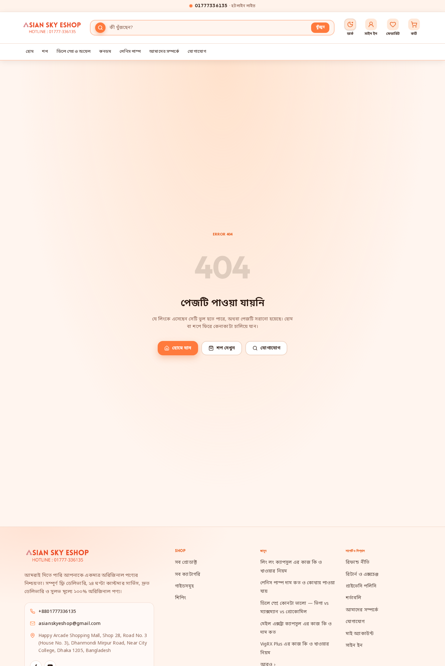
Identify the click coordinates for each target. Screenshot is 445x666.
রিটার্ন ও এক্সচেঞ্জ (362, 575)
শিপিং (180, 598)
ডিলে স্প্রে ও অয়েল (74, 51)
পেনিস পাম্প (130, 51)
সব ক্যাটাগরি (187, 575)
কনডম (105, 51)
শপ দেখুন (225, 348)
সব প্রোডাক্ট (186, 563)
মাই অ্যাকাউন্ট (360, 634)
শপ (45, 51)
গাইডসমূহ (184, 586)
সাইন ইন (354, 646)
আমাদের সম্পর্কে (164, 51)
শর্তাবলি (354, 598)
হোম (30, 51)
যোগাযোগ (197, 51)
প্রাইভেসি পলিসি (361, 586)
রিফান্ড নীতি (357, 563)
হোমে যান (182, 348)
